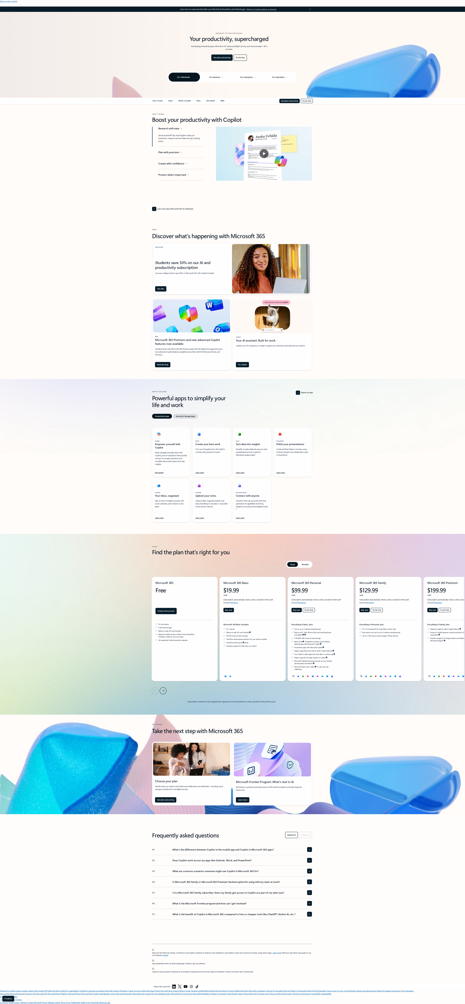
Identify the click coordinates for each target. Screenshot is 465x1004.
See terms (234, 602)
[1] (153, 949)
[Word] (366, 676)
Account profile (140, 991)
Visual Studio (232, 993)
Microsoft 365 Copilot (89, 993)
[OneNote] (386, 676)
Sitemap (23, 1002)
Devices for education (274, 991)
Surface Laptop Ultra (30, 991)
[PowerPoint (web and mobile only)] (308, 676)
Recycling (95, 1002)
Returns (182, 991)
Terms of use (66, 1002)
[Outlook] (225, 676)
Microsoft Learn (138, 993)
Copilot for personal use (88, 991)
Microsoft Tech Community (181, 993)
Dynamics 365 (30, 993)
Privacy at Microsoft (277, 993)
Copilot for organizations (69, 991)
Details (165, 955)
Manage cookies (54, 1002)
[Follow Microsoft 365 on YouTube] (185, 987)
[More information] (250, 632)
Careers (240, 993)
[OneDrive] (230, 676)
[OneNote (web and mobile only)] (318, 676)
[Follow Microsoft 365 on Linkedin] (174, 987)
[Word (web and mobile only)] (298, 676)
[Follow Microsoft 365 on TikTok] (197, 987)
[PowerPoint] (376, 676)
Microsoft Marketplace (201, 993)
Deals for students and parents (389, 991)
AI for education (407, 991)
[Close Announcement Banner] (309, 9)
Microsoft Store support (169, 991)
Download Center (153, 991)
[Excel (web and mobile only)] (303, 676)
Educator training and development (363, 991)
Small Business (105, 993)
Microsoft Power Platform (58, 993)
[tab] (162, 416)
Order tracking (191, 991)
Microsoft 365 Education (317, 991)
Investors (289, 993)
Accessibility (316, 993)
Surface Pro (4, 991)
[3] (153, 968)
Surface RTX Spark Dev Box (48, 991)
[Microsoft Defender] (327, 676)
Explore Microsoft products (109, 991)
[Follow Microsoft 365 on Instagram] (191, 987)
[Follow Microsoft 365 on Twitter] (180, 987)
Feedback (8, 999)
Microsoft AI (4, 993)
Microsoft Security (17, 993)
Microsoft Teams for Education (295, 991)
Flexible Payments (241, 991)
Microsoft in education (257, 991)
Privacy (45, 1002)
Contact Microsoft (34, 1002)
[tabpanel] (232, 473)
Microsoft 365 (41, 993)
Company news (263, 993)
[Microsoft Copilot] (293, 676)
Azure (113, 993)
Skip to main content (8, 1)
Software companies (218, 993)
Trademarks (75, 1002)
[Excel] (371, 676)
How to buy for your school (338, 991)
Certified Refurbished (206, 991)
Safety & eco (86, 1002)
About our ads (104, 1002)
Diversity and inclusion (302, 993)
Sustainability (326, 993)
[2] (153, 960)
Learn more (277, 953)
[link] (158, 102)
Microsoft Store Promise (224, 991)
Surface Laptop (15, 991)
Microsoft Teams (74, 993)
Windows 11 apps (126, 991)
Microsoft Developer (124, 993)
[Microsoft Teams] (332, 676)
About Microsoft (250, 993)
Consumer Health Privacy (10, 1002)
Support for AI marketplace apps (157, 993)
